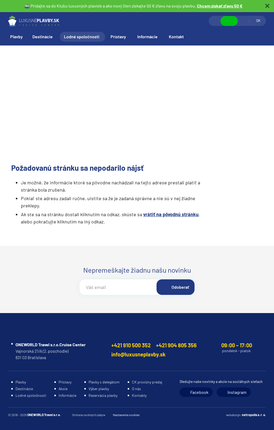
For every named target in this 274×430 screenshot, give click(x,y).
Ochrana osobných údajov (88, 415)
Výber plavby (99, 388)
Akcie (63, 388)
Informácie (147, 36)
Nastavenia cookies (126, 415)
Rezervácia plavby (103, 395)
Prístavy (118, 36)
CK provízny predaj (147, 382)
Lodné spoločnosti (81, 36)
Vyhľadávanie (215, 21)
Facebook (199, 392)
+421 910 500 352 (131, 345)
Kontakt (176, 36)
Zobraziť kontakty (229, 21)
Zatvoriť (267, 6)
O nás (136, 388)
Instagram (236, 392)
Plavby (16, 36)
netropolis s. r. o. (254, 415)
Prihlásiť (243, 21)
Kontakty (139, 395)
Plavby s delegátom (104, 382)
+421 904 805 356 (176, 345)
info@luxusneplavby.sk (138, 354)
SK (258, 20)
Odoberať (180, 287)
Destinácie (42, 36)
